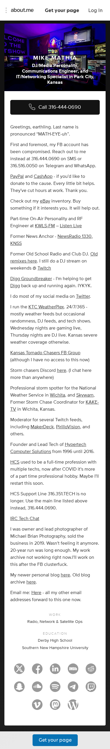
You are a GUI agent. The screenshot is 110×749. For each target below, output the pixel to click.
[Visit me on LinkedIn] (55, 671)
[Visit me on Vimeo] (37, 707)
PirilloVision (68, 426)
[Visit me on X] (19, 671)
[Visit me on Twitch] (91, 689)
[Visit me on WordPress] (73, 707)
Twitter (83, 296)
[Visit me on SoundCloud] (37, 689)
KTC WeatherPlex (46, 307)
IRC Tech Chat (24, 518)
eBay (45, 201)
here (61, 370)
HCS (14, 462)
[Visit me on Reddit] (91, 671)
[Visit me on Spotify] (55, 689)
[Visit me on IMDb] (73, 671)
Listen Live (71, 225)
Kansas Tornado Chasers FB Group (45, 352)
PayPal (17, 176)
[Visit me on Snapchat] (19, 689)
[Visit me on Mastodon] (55, 707)
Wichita (57, 395)
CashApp (43, 176)
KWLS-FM (45, 225)
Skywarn (85, 395)
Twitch (44, 268)
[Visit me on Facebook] (37, 671)
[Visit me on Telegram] (73, 689)
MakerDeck (42, 426)
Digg (15, 285)
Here (36, 592)
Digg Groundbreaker (31, 278)
